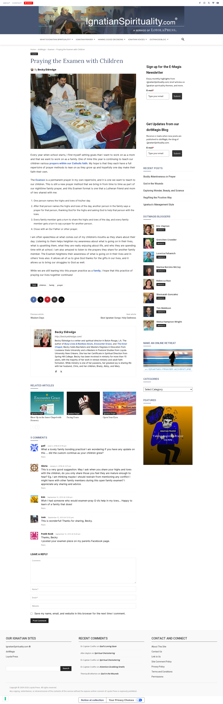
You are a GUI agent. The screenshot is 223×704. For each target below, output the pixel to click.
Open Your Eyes (110, 417)
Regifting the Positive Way (157, 197)
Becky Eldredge (47, 69)
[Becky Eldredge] (32, 69)
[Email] (61, 300)
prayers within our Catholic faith (68, 163)
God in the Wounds (153, 183)
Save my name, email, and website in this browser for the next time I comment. (79, 613)
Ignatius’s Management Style (158, 204)
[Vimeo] (213, 3)
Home (33, 49)
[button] (183, 39)
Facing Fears (73, 417)
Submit (177, 96)
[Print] (54, 300)
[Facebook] (200, 3)
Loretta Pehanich (166, 253)
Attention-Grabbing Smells (112, 666)
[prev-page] (32, 427)
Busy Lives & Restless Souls (78, 343)
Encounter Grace (103, 343)
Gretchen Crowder (166, 239)
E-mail (150, 90)
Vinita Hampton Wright (169, 321)
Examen (51, 49)
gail (43, 445)
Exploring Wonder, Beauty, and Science (163, 190)
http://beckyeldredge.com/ (68, 336)
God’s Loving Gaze (108, 646)
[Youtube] (218, 3)
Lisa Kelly (168, 439)
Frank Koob (47, 533)
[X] (209, 3)
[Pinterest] (47, 300)
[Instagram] (204, 3)
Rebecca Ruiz (163, 280)
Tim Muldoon (163, 308)
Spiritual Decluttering (104, 653)
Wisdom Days (37, 317)
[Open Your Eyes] (119, 403)
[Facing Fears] (83, 403)
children (42, 285)
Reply (43, 457)
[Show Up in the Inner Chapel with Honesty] (47, 403)
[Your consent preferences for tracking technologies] (5, 699)
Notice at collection (92, 700)
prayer (60, 285)
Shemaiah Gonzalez (167, 294)
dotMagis (42, 49)
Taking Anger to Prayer (168, 436)
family (97, 270)
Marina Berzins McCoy (168, 267)
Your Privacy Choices (121, 700)
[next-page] (37, 427)
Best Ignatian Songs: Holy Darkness (118, 317)
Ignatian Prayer (37, 413)
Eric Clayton (162, 226)
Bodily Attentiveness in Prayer (159, 176)
